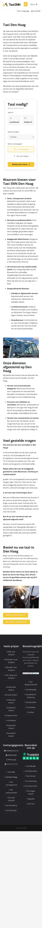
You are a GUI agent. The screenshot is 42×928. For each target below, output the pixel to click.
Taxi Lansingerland (11, 783)
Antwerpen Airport (11, 701)
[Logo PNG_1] (11, 3)
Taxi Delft (11, 772)
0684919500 (12, 755)
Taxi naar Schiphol (11, 799)
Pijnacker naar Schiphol (11, 668)
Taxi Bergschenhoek (31, 683)
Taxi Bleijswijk (31, 689)
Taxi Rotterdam (31, 771)
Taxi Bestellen (30, 702)
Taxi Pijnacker (11, 810)
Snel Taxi (30, 804)
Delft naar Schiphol (11, 653)
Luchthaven (11, 720)
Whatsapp (12, 759)
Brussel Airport (11, 695)
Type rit (10, 112)
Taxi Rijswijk (30, 766)
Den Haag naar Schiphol (11, 676)
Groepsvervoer (11, 715)
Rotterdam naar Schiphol (11, 661)
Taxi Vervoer (31, 776)
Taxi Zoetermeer (30, 786)
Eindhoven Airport (11, 709)
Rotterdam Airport (11, 726)
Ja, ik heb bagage (22, 149)
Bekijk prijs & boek (19, 164)
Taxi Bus (31, 712)
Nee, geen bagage (22, 156)
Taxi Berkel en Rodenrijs (30, 696)
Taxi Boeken (31, 707)
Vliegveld (30, 799)
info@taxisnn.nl (12, 751)
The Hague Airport (31, 792)
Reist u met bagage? (15, 144)
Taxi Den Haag (11, 777)
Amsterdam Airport (11, 688)
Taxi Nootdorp (11, 805)
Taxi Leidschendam (11, 791)
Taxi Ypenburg (30, 781)
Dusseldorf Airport (11, 734)
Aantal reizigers (13, 132)
